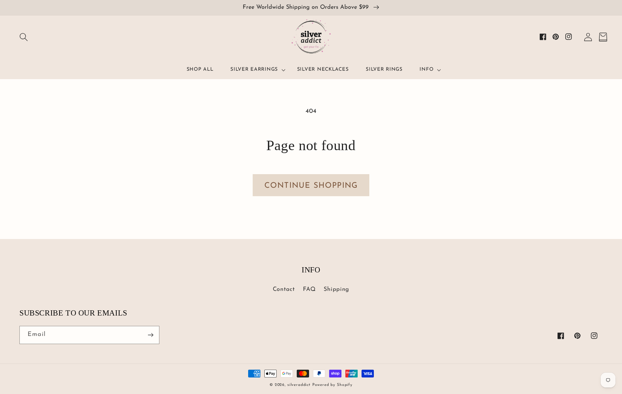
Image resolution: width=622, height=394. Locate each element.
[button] (23, 37)
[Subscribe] (150, 335)
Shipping (336, 290)
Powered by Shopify (332, 385)
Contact (284, 290)
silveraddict (298, 385)
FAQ (309, 290)
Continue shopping (311, 186)
